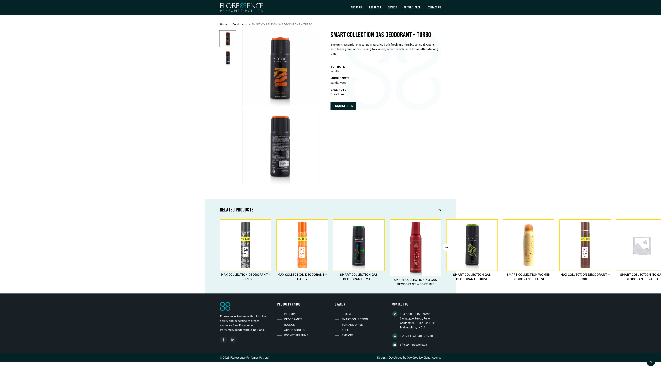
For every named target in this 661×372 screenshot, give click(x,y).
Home (224, 24)
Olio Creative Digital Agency (424, 357)
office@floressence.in (413, 344)
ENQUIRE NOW (343, 106)
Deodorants (239, 24)
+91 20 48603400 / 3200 (416, 336)
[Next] (446, 247)
